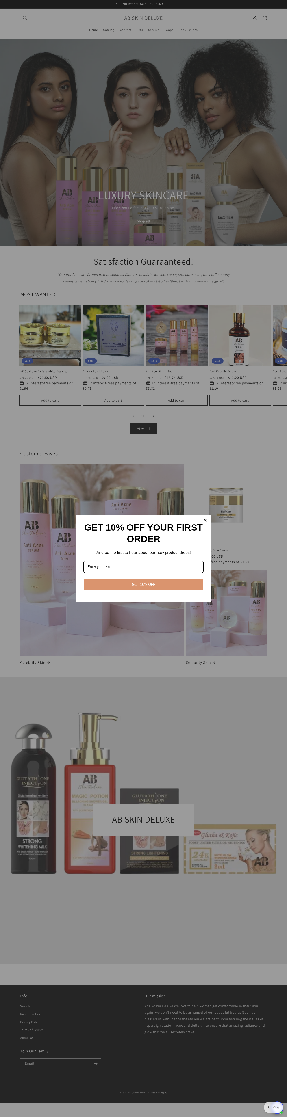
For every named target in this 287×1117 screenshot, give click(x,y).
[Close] (205, 520)
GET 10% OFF (143, 584)
